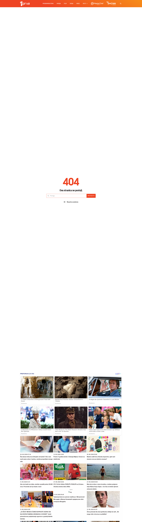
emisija (59, 3)
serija (71, 3)
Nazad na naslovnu (72, 202)
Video (78, 3)
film (65, 3)
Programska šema (48, 3)
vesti (84, 3)
